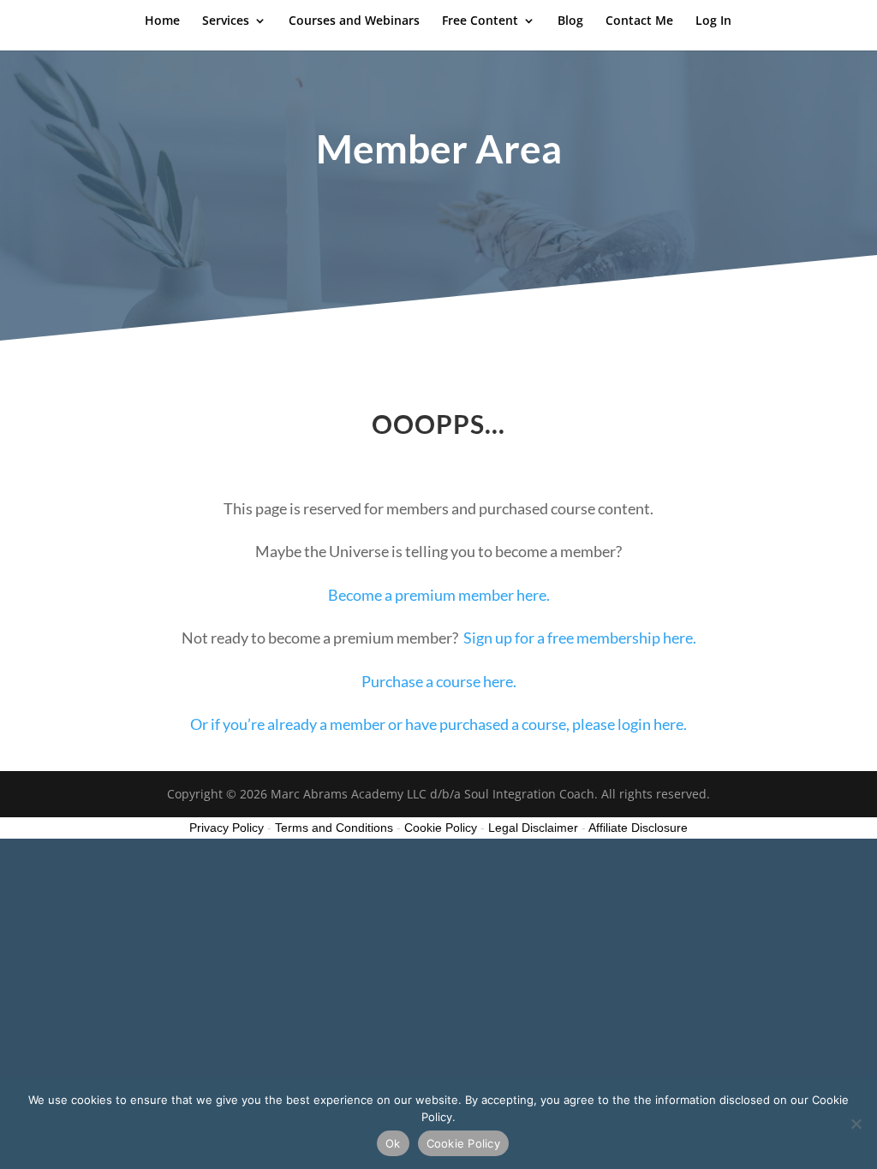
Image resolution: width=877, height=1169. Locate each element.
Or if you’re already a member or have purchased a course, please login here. (438, 724)
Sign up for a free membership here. (579, 637)
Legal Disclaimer (533, 827)
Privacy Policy (226, 827)
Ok (393, 1143)
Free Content (480, 21)
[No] (855, 1123)
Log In (713, 21)
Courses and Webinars (354, 21)
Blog (570, 21)
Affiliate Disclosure (638, 827)
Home (162, 21)
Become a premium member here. (439, 594)
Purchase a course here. (438, 681)
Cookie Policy (463, 1143)
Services (225, 21)
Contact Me (639, 21)
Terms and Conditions (334, 827)
